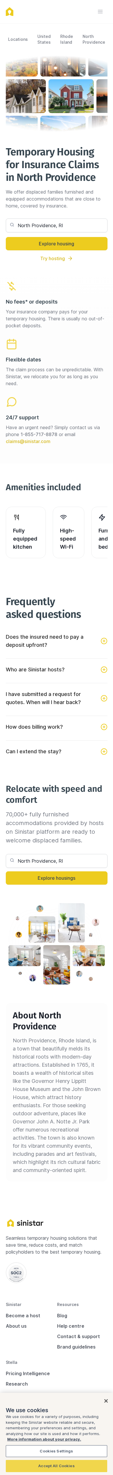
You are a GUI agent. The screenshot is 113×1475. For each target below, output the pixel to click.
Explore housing (56, 244)
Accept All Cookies (56, 1465)
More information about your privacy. (44, 1439)
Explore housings (56, 878)
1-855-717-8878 (39, 434)
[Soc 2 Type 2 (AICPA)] (16, 1272)
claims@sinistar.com (28, 441)
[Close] (106, 1401)
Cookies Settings (56, 1451)
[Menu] (100, 11)
